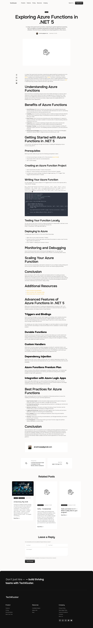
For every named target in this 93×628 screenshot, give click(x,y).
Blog (33, 612)
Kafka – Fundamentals (44, 509)
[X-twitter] (65, 620)
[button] (71, 3)
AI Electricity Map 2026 (21, 502)
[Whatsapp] (63, 620)
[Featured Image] (23, 488)
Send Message (30, 561)
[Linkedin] (68, 620)
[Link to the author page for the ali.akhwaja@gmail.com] (37, 33)
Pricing (7, 610)
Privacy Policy (62, 608)
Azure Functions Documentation (34, 290)
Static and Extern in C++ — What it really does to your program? (69, 510)
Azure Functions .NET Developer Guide (35, 292)
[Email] (16, 83)
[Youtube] (71, 620)
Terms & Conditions (63, 612)
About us (61, 616)
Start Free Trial (9, 614)
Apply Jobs (34, 610)
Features (8, 608)
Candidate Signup (36, 608)
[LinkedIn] (16, 80)
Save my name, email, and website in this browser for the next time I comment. (41, 558)
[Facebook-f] (60, 620)
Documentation (9, 612)
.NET (66, 80)
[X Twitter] (16, 77)
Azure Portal (55, 157)
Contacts (61, 614)
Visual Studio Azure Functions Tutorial (35, 294)
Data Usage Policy (63, 610)
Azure (26, 77)
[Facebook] (17, 75)
